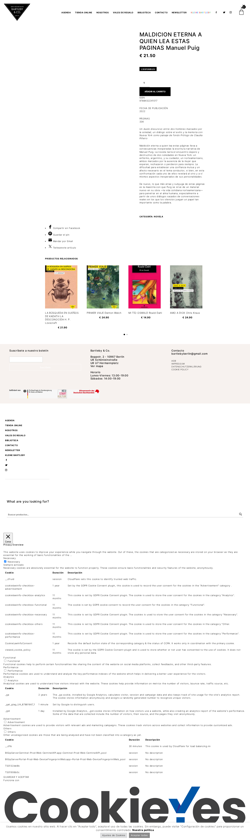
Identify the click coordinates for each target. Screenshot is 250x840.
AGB (173, 361)
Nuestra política (143, 830)
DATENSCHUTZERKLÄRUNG (186, 366)
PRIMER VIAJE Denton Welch (104, 312)
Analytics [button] (8, 676)
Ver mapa (96, 366)
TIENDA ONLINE (83, 12)
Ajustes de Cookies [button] (113, 835)
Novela (158, 216)
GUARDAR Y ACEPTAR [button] (16, 777)
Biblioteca (144, 12)
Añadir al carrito (155, 91)
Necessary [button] (9, 558)
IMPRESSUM (178, 363)
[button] (243, 5)
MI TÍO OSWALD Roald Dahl (145, 312)
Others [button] (7, 728)
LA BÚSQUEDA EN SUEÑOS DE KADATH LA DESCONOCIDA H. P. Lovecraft (62, 317)
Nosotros (102, 12)
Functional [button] (9, 657)
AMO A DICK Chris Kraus (185, 312)
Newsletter (179, 12)
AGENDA (66, 12)
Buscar (240, 514)
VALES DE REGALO (123, 12)
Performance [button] (11, 667)
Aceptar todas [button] (139, 835)
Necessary (14, 561)
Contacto (161, 12)
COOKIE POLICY (179, 369)
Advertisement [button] (12, 718)
